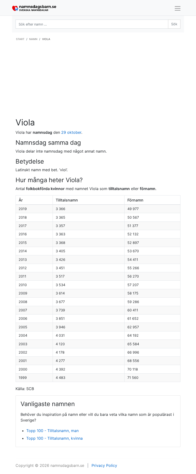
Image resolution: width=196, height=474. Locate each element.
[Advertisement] (98, 81)
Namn (33, 39)
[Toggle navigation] (177, 8)
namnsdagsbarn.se (67, 465)
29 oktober (71, 132)
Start (20, 39)
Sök (174, 24)
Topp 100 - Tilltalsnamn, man (52, 430)
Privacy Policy (104, 465)
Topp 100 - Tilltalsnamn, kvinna (54, 438)
